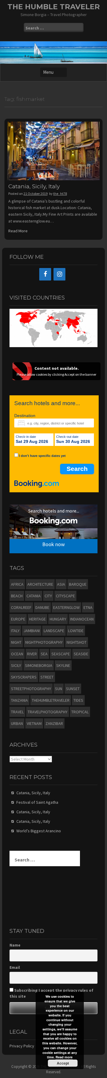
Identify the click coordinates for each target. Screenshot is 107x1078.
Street (47, 677)
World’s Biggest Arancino (38, 830)
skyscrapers (24, 677)
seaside (81, 653)
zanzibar (54, 723)
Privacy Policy (22, 1046)
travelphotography (47, 712)
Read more (64, 1057)
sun (58, 688)
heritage (37, 619)
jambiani (31, 630)
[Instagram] (59, 274)
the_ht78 (60, 193)
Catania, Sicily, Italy (34, 186)
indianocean (82, 619)
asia (61, 584)
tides (78, 700)
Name (15, 945)
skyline (63, 665)
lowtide (76, 630)
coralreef (21, 607)
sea (44, 653)
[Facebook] (45, 274)
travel (17, 712)
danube (42, 607)
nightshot (76, 642)
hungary (58, 619)
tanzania (19, 700)
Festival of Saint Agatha (37, 802)
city (48, 595)
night (16, 642)
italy (15, 630)
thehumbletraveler (51, 700)
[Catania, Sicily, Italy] (53, 150)
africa (17, 584)
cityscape (65, 595)
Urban (17, 723)
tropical (80, 712)
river (32, 653)
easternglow (66, 607)
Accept (63, 1063)
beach (17, 595)
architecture (40, 584)
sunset (73, 688)
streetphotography (31, 688)
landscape (54, 630)
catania (33, 595)
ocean (17, 653)
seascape (60, 653)
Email (15, 967)
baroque (77, 584)
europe (18, 619)
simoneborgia (38, 665)
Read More (18, 231)
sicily (16, 665)
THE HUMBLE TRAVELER (53, 6)
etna (88, 607)
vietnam (34, 723)
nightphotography (44, 642)
